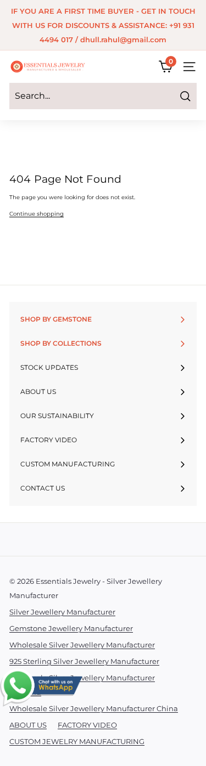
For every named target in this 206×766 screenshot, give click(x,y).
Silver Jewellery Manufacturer (62, 611)
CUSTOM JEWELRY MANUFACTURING (76, 741)
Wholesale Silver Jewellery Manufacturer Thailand (82, 684)
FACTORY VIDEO (87, 724)
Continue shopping (36, 213)
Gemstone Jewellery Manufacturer (71, 628)
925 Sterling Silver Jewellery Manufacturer (84, 661)
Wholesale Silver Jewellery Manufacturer (82, 644)
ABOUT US (28, 724)
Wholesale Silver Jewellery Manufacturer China (93, 708)
